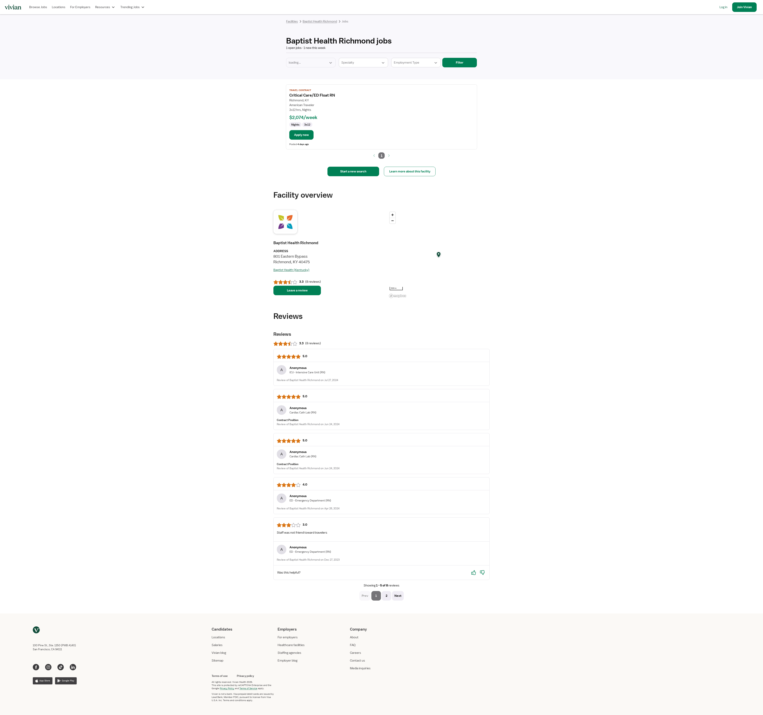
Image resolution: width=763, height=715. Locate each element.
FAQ (352, 645)
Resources (102, 7)
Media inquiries (360, 668)
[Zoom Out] (392, 220)
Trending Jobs (130, 7)
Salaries (217, 645)
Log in (723, 7)
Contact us (357, 661)
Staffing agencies (289, 653)
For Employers (80, 7)
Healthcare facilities (291, 645)
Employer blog (287, 661)
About (354, 637)
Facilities (292, 21)
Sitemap (217, 661)
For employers (288, 637)
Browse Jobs (38, 7)
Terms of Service (248, 688)
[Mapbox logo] (397, 296)
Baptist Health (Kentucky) (291, 270)
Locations (58, 7)
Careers (355, 653)
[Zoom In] (392, 215)
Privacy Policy (227, 688)
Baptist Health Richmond (320, 21)
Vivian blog (219, 653)
